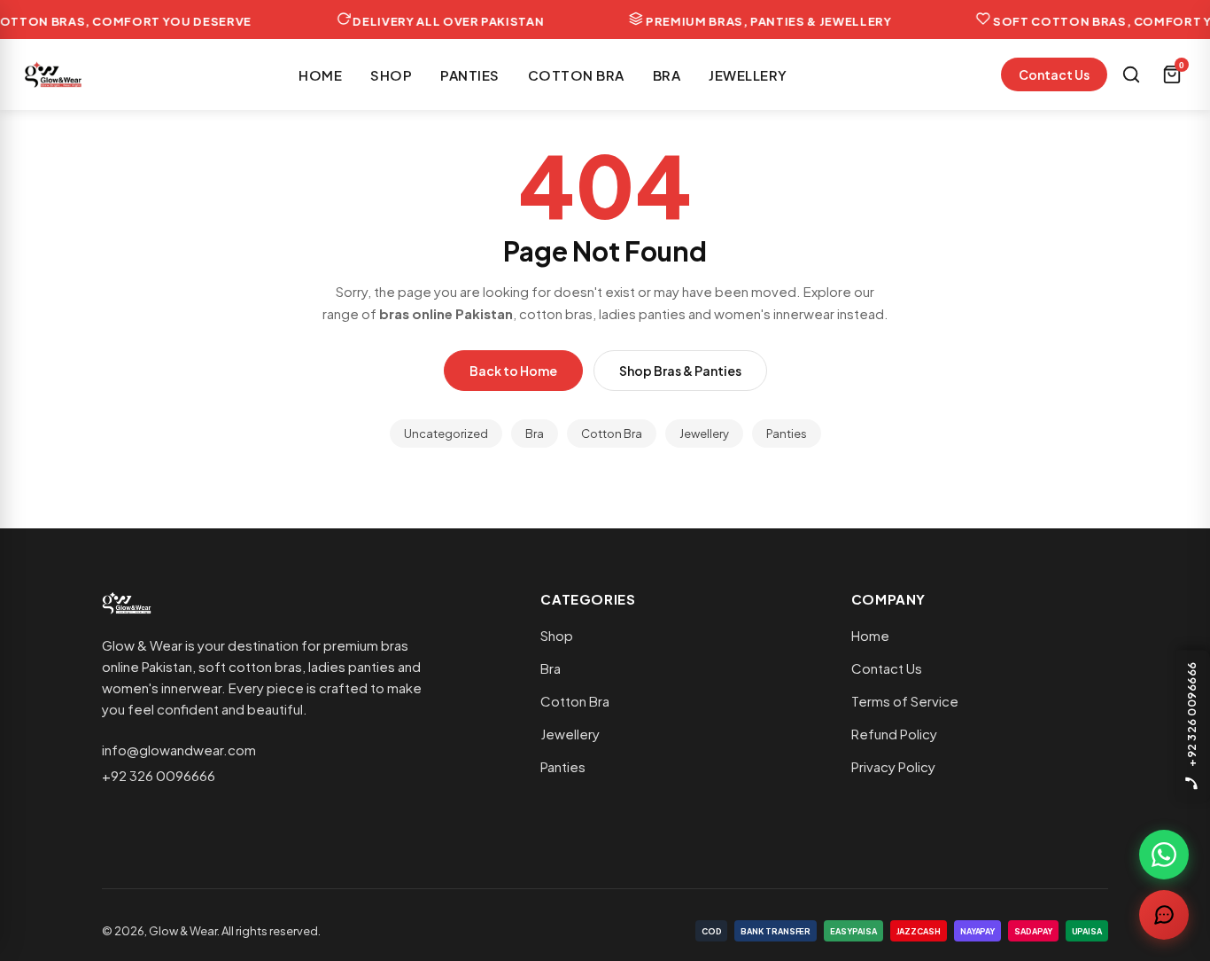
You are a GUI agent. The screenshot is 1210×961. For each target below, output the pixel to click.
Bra (667, 74)
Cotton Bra (576, 74)
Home (320, 74)
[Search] (1131, 74)
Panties (470, 74)
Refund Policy (894, 733)
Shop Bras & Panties (680, 371)
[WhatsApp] (1164, 854)
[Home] (53, 74)
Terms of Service (904, 700)
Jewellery (748, 74)
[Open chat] (1164, 915)
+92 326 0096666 (158, 775)
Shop (391, 74)
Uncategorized (446, 433)
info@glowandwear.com (179, 749)
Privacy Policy (893, 766)
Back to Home (513, 371)
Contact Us (1054, 74)
